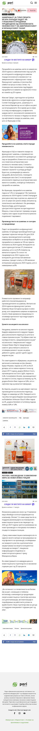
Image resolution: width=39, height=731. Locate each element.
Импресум (10, 720)
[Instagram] (19, 713)
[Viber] (15, 427)
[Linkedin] (24, 427)
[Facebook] (10, 427)
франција (26, 417)
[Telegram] (29, 427)
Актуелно (5, 14)
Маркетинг (19, 720)
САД (20, 417)
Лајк (34, 434)
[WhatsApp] (20, 427)
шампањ (5, 420)
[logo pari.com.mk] (11, 3)
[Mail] (24, 713)
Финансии (11, 14)
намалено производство (10, 417)
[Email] (33, 427)
